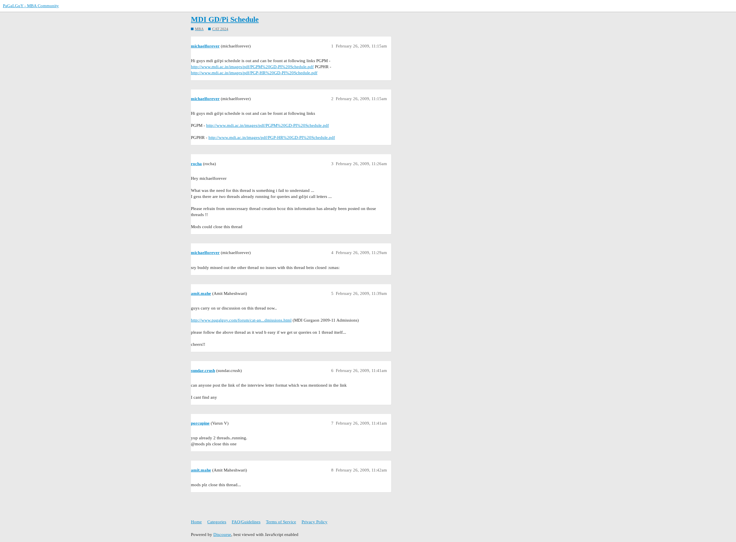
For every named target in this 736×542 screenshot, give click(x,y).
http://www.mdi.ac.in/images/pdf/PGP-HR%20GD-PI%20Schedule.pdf (254, 72)
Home (196, 522)
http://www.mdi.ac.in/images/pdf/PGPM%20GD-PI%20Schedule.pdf (252, 66)
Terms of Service (281, 522)
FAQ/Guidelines (246, 522)
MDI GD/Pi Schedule (225, 19)
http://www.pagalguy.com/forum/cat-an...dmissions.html (241, 320)
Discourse (222, 534)
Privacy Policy (314, 522)
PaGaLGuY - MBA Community (31, 5)
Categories (216, 522)
